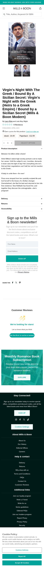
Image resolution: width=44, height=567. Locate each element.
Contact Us (22, 481)
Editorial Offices (22, 448)
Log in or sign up (32, 131)
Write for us (22, 503)
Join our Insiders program (22, 514)
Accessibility (22, 209)
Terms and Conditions (22, 474)
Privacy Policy (22, 522)
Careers (22, 452)
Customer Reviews (22, 485)
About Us (22, 441)
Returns (22, 204)
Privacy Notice (23, 272)
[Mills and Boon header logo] (22, 8)
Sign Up (22, 413)
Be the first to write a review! (22, 335)
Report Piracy (22, 518)
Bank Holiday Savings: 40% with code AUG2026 (22, 2)
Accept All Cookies (22, 563)
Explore (22, 377)
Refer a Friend (22, 500)
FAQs (22, 477)
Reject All (21, 556)
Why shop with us (22, 470)
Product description (22, 148)
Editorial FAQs (22, 511)
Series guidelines (22, 507)
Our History (22, 444)
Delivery (22, 199)
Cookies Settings (22, 427)
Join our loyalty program (22, 496)
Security (22, 525)
